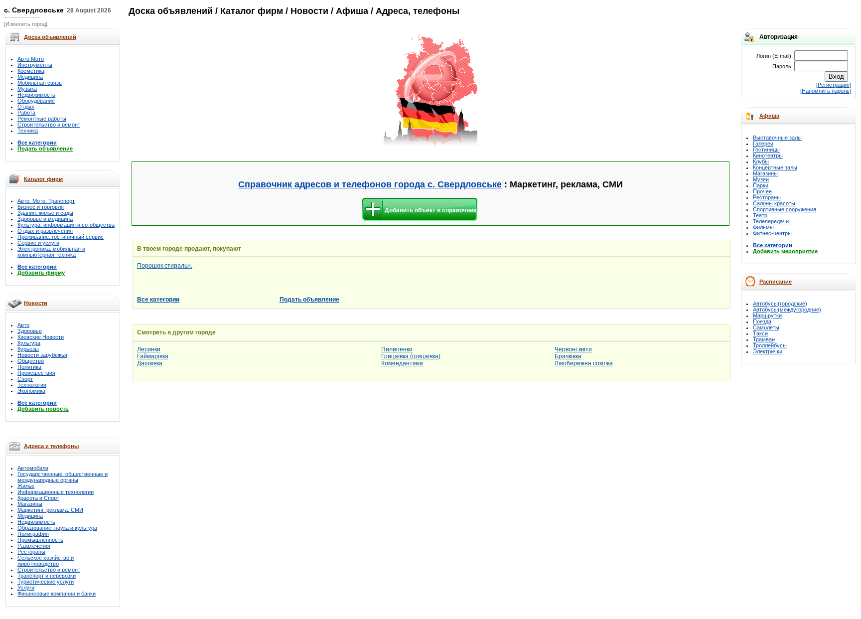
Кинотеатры (768, 155)
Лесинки (148, 349)
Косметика (30, 71)
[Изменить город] (25, 24)
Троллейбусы (770, 345)
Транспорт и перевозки (46, 576)
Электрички (767, 351)
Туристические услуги (45, 582)
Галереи (763, 144)
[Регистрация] (833, 85)
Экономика (31, 391)
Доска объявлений (171, 11)
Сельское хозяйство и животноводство (45, 561)
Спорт (25, 379)
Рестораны (31, 552)
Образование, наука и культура (57, 528)
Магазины (29, 504)
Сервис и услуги (38, 243)
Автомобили (32, 468)
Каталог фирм (43, 179)
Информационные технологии (55, 492)
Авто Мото (30, 59)
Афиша (769, 116)
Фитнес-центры (772, 233)
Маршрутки (767, 315)
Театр (760, 215)
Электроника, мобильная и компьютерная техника (51, 252)
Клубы (761, 161)
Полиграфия (33, 534)
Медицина (30, 77)
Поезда (762, 321)
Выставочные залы (777, 138)
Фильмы (763, 227)
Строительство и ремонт (48, 125)
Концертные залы (775, 167)
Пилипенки (397, 349)
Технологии (31, 385)
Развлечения (33, 546)
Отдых (25, 107)
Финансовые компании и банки (56, 594)
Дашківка (149, 363)
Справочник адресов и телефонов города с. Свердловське (370, 184)
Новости (35, 303)
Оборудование (36, 101)
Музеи (761, 179)
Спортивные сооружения (784, 209)
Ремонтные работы (41, 119)
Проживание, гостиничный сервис (60, 237)
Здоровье (29, 331)
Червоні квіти (573, 349)
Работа (26, 113)
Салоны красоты (774, 203)
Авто (23, 325)
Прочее (762, 191)
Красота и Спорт (38, 498)
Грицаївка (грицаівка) (410, 356)
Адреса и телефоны (51, 446)
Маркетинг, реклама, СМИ (50, 510)
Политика (29, 367)
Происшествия (36, 373)
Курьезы (28, 349)
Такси (760, 333)
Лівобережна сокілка (584, 363)
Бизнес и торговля (40, 207)
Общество (30, 361)
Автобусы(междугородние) (787, 309)
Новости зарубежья (42, 355)
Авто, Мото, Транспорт (46, 201)
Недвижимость (36, 95)
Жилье (25, 486)
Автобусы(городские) (780, 304)
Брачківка (568, 356)
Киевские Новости (40, 337)
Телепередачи (771, 221)
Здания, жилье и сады (45, 213)
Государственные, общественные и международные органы (62, 477)
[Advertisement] (319, 90)
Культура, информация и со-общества (66, 225)
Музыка (27, 89)
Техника (27, 131)
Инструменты (34, 65)
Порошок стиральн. (164, 265)
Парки (760, 185)
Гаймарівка (152, 356)
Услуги (25, 588)
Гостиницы (766, 150)
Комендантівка (402, 363)
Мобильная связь (39, 83)
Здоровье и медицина (45, 219)
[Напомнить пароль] (825, 91)
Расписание (775, 282)
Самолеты (766, 327)
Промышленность (40, 540)
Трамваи (764, 339)
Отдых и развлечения (45, 231)
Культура (28, 343)
